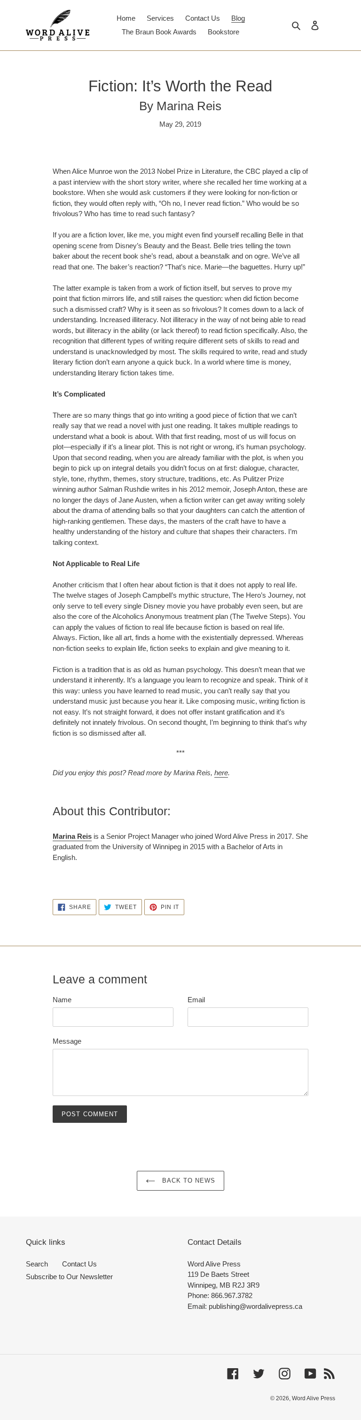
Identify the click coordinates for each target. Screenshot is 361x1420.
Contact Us (79, 1264)
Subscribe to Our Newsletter (69, 1277)
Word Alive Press (313, 1398)
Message (67, 1041)
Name (62, 1000)
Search (37, 1264)
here (221, 773)
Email (196, 1000)
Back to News (188, 1180)
